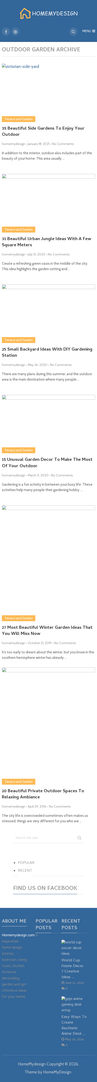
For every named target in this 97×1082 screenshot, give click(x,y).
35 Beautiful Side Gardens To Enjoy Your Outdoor (43, 132)
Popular (26, 863)
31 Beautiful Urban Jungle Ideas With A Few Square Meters (46, 242)
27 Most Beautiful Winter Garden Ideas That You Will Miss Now (47, 631)
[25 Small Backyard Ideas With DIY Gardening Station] (48, 313)
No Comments (63, 144)
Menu (86, 31)
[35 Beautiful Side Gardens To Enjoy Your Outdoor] (48, 93)
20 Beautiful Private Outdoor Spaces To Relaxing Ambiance (43, 794)
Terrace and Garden (18, 119)
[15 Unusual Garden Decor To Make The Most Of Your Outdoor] (48, 424)
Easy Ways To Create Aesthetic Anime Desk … (74, 1025)
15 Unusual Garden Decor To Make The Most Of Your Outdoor (47, 463)
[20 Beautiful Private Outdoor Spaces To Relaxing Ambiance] (48, 726)
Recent (25, 871)
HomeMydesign (32, 1064)
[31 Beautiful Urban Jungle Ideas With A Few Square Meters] (48, 203)
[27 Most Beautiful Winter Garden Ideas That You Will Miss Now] (48, 563)
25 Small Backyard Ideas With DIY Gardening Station (47, 353)
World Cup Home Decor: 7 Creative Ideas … (73, 969)
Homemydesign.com (18, 935)
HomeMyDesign (57, 1072)
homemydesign (13, 144)
